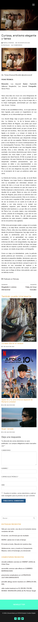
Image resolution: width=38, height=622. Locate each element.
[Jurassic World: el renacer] (19, 320)
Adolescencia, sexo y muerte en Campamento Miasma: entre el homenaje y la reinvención (16, 549)
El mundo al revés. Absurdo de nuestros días (16, 544)
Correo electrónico (9, 476)
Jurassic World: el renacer (12, 343)
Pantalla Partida (8, 42)
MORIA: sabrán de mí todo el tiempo (13, 540)
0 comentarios (17, 45)
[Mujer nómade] (19, 417)
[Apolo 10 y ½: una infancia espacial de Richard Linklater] (19, 373)
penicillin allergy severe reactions (12, 582)
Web (3, 485)
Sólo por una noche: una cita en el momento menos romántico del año (18, 530)
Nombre (4, 468)
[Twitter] (22, 618)
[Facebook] (15, 618)
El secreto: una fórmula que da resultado (15, 535)
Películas (6, 45)
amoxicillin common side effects (12, 568)
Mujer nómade (7, 429)
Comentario (5, 450)
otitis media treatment (8, 588)
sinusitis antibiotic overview (10, 562)
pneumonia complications (9, 575)
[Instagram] (19, 618)
